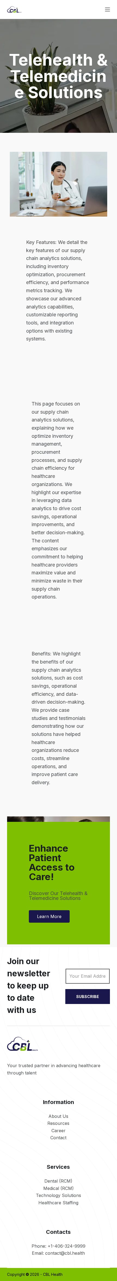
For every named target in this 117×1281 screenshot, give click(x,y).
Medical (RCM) (58, 1188)
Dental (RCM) (58, 1181)
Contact (58, 1137)
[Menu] (107, 9)
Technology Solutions (58, 1195)
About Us (58, 1116)
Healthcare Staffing (58, 1202)
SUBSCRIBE (87, 996)
